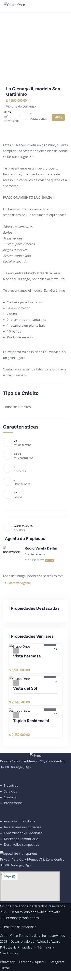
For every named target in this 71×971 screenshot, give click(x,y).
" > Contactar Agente (17, 583)
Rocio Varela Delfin (41, 548)
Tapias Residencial (31, 720)
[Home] (36, 756)
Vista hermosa (27, 656)
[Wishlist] (16, 651)
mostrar (49, 560)
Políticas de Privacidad (16, 947)
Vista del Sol (25, 688)
